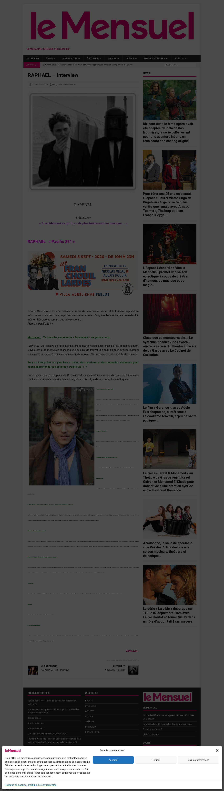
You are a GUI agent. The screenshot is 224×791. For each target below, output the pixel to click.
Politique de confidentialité (42, 784)
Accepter (113, 760)
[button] (217, 750)
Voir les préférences (198, 760)
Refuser (156, 760)
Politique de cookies (16, 784)
